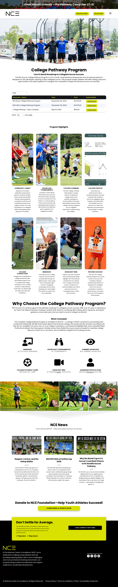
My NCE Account (9, 569)
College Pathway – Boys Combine (26, 109)
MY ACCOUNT (99, 13)
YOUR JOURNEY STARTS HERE (85, 528)
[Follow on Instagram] (98, 556)
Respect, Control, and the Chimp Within (26, 460)
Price (76, 97)
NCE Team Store (9, 573)
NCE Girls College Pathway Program (26, 105)
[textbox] (15, 93)
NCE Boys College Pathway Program (26, 101)
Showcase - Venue (19, 97)
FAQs (76, 581)
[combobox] (19, 93)
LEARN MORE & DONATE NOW (59, 508)
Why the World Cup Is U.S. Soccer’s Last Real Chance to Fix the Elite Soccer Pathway (91, 462)
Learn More (92, 101)
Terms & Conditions (65, 581)
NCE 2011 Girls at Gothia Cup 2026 (59, 460)
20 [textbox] (18, 115)
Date (53, 97)
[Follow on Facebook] (88, 556)
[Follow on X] (91, 556)
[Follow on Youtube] (95, 556)
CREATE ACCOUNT (82, 13)
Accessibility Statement (88, 581)
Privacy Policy (50, 581)
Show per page (22, 115)
